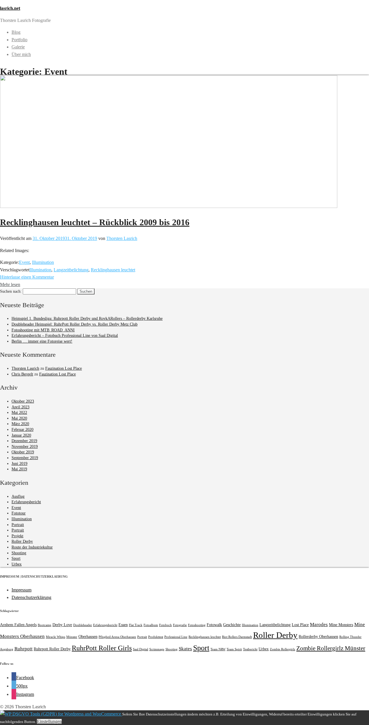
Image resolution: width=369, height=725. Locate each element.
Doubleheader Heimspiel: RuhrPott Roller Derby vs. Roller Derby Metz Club (75, 324)
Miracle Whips (55, 636)
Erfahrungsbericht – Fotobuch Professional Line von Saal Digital (65, 335)
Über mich (21, 54)
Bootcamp (44, 625)
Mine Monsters (341, 624)
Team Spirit (234, 649)
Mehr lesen (10, 284)
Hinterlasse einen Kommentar (27, 277)
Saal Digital (140, 649)
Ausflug (18, 496)
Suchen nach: (11, 291)
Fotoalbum (151, 625)
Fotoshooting (197, 625)
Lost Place (300, 624)
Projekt (17, 536)
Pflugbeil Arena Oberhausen (117, 636)
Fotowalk (214, 624)
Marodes (319, 624)
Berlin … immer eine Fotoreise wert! (42, 341)
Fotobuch (165, 625)
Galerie (18, 46)
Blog (16, 32)
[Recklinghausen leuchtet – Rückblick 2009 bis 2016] (168, 206)
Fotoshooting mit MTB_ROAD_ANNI (43, 330)
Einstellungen (49, 721)
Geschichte (232, 624)
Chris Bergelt (22, 374)
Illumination (43, 262)
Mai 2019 (19, 469)
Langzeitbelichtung (71, 269)
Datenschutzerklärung (31, 597)
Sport (16, 558)
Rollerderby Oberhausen (318, 636)
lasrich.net (10, 8)
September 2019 (25, 458)
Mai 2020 (19, 418)
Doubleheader (82, 625)
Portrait (18, 525)
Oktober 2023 (23, 401)
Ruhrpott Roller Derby (52, 649)
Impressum (21, 589)
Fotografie (180, 625)
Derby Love (62, 624)
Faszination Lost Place (63, 368)
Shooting (19, 553)
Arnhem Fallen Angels (18, 624)
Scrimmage (156, 649)
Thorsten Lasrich (121, 238)
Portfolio (19, 39)
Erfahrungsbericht (26, 502)
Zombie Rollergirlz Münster (330, 648)
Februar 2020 (22, 429)
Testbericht (250, 649)
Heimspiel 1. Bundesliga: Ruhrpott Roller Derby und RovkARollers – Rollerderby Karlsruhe (87, 318)
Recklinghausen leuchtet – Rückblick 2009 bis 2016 (94, 222)
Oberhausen (87, 636)
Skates (185, 648)
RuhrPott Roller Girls (102, 648)
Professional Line (175, 636)
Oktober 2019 (23, 452)
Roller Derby (22, 541)
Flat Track (135, 625)
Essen (123, 624)
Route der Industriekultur (32, 547)
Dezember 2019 (24, 441)
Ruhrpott (23, 648)
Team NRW (217, 649)
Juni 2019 (19, 463)
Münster (71, 636)
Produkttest (155, 636)
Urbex (17, 564)
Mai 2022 (19, 412)
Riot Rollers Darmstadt (237, 636)
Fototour (19, 513)
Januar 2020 (21, 435)
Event (24, 262)
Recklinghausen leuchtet (113, 269)
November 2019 (25, 446)
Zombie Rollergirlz (282, 649)
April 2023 (20, 407)
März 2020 (20, 424)
